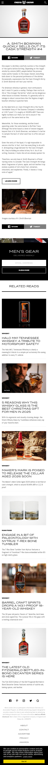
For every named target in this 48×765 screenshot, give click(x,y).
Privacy (24, 738)
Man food (7, 530)
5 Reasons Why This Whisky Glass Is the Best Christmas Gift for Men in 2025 (20, 407)
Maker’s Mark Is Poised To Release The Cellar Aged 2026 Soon (23, 473)
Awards (24, 742)
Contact (24, 730)
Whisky (5, 333)
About (24, 725)
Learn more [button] (27, 756)
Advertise (24, 734)
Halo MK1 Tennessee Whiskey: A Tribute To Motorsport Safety (21, 341)
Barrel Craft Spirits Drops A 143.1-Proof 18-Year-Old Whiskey (23, 606)
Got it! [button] (24, 761)
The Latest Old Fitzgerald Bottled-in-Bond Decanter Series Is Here (23, 672)
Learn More (11, 181)
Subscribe (24, 270)
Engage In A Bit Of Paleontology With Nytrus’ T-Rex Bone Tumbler (20, 539)
